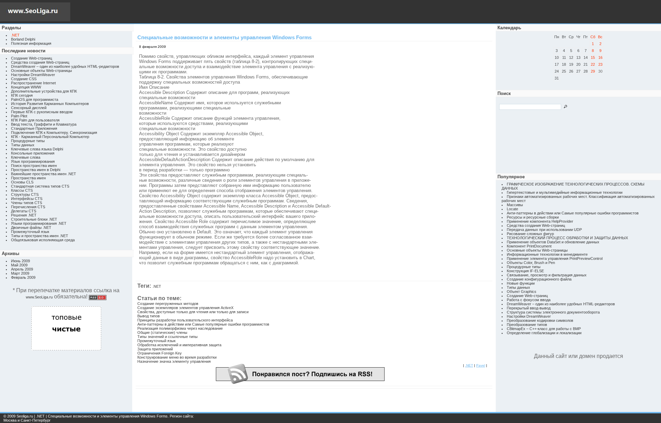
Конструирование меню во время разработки (177, 357)
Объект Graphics (521, 291)
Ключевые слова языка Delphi (37, 149)
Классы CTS (22, 190)
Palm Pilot (19, 116)
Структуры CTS (25, 194)
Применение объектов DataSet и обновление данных (553, 242)
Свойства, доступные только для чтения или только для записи (193, 312)
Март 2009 (20, 273)
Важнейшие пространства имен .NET (43, 174)
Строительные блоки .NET (34, 219)
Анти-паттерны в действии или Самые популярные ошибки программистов (203, 324)
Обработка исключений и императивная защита (179, 345)
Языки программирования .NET (38, 223)
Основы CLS (22, 182)
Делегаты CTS (23, 211)
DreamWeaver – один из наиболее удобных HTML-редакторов (65, 66)
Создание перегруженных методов (167, 304)
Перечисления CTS (28, 207)
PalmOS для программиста (34, 99)
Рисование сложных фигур (530, 234)
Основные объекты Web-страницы (41, 70)
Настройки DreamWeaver (33, 75)
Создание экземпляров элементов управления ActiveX (185, 308)
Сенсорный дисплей (28, 108)
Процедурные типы (28, 141)
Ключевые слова (25, 157)
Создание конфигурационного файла (539, 279)
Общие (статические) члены (162, 332)
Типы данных (22, 145)
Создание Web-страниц (31, 58)
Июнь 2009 (20, 261)
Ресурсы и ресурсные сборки (533, 217)
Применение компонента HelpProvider (540, 221)
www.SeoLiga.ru (39, 297)
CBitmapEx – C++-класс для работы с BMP (544, 329)
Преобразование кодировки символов (540, 320)
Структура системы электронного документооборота (553, 312)
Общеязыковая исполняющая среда (43, 240)
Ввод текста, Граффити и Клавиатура (43, 124)
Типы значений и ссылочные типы (167, 337)
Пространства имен (28, 178)
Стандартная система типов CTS (40, 186)
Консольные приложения (32, 153)
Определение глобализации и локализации (544, 333)
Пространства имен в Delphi (35, 170)
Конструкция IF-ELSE (525, 271)
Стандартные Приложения (34, 128)
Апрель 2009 (22, 269)
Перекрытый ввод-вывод (528, 308)
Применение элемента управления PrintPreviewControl (554, 258)
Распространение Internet (33, 83)
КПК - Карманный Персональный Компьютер (50, 137)
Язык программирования (33, 161)
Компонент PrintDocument (529, 246)
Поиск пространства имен (34, 165)
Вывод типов (148, 316)
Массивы (515, 205)
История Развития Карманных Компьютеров (50, 104)
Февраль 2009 (23, 277)
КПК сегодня (22, 95)
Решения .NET (23, 215)
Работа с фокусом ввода (528, 300)
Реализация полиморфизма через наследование (180, 328)
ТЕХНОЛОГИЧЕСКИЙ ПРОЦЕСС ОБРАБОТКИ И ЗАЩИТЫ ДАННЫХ (567, 238)
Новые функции (521, 283)
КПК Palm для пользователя (35, 120)
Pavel (480, 365)
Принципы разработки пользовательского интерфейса (185, 320)
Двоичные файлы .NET (31, 227)
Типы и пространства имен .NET (39, 236)
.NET (157, 286)
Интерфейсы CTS (26, 199)
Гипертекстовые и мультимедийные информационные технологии (564, 192)
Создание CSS (23, 79)
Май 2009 (19, 265)
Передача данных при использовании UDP (544, 230)
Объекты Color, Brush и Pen (531, 263)
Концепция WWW (26, 87)
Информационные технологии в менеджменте (547, 254)
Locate (512, 209)
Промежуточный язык (30, 232)
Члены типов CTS (26, 203)
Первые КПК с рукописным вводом (42, 112)
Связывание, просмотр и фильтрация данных (547, 275)
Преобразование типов (527, 324)
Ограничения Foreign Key (159, 353)
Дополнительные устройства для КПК (44, 91)
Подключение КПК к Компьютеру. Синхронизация (54, 132)
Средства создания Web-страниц (40, 62)
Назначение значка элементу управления (174, 361)
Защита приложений (155, 349)
